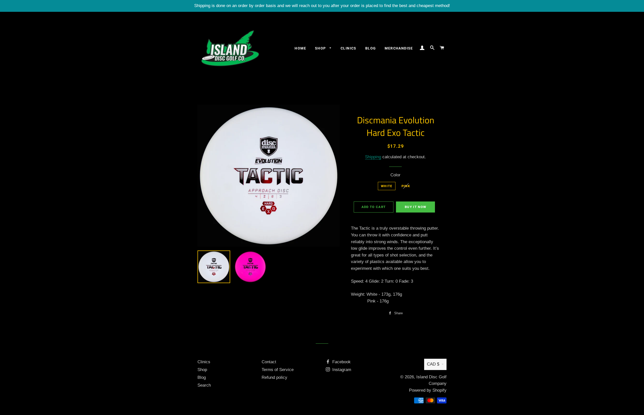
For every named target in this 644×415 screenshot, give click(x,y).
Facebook (341, 361)
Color (395, 175)
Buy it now (415, 207)
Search (204, 385)
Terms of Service (278, 369)
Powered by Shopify (428, 390)
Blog (370, 48)
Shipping (373, 156)
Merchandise (399, 48)
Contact (269, 361)
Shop (321, 48)
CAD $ (433, 364)
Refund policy (274, 377)
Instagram (341, 369)
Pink (405, 186)
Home (300, 48)
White (386, 186)
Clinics (348, 48)
